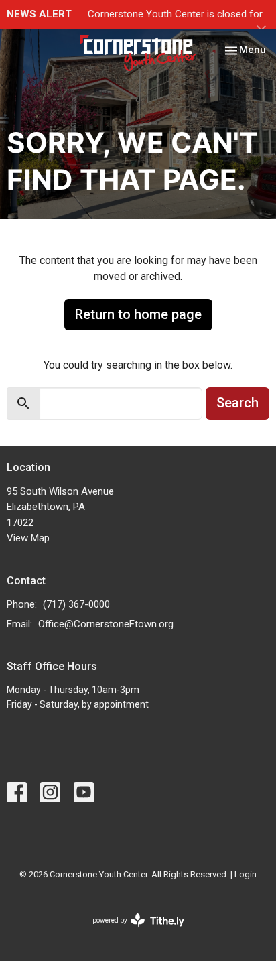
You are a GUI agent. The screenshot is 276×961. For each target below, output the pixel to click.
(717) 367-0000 (76, 604)
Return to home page (138, 314)
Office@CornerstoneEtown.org (106, 624)
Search (237, 403)
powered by (130, 932)
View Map (28, 538)
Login (245, 874)
